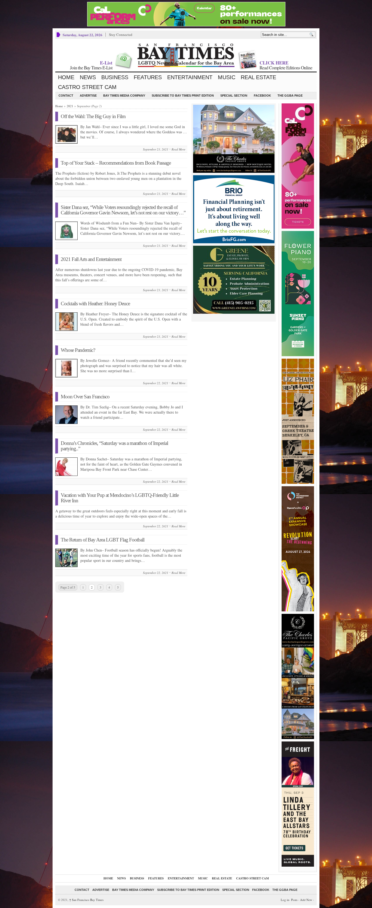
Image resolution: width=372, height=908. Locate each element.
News (88, 77)
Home (66, 77)
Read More (178, 149)
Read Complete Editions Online (286, 67)
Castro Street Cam (87, 87)
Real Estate (258, 77)
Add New (306, 900)
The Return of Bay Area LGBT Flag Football (102, 540)
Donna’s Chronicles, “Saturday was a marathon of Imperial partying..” (114, 445)
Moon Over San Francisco (85, 396)
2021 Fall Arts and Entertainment (91, 259)
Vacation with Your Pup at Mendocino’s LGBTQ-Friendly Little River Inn (120, 497)
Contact (66, 95)
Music (226, 77)
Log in (285, 900)
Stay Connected (120, 34)
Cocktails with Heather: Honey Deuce (95, 303)
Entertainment (189, 77)
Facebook (262, 95)
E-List (106, 62)
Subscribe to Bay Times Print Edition (183, 95)
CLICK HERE (274, 62)
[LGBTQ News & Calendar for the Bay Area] (186, 55)
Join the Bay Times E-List (91, 67)
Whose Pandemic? (78, 350)
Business (114, 77)
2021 (70, 106)
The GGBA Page (290, 95)
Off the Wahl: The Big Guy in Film (93, 116)
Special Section (233, 95)
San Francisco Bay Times (86, 900)
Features (148, 77)
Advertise (88, 95)
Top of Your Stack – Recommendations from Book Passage (116, 163)
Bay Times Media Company (124, 95)
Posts (294, 900)
